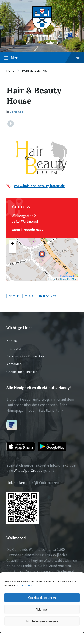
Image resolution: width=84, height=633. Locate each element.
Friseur (14, 296)
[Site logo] (42, 27)
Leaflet (52, 278)
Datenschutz (24, 585)
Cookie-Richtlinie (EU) (22, 372)
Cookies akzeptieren (42, 598)
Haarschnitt (48, 296)
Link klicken (15, 482)
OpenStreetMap (68, 278)
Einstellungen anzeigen (42, 621)
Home (10, 70)
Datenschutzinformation (25, 356)
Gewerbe (16, 111)
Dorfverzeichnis (34, 70)
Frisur (29, 296)
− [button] (12, 250)
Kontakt (12, 341)
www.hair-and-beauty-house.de (39, 185)
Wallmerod (42, 35)
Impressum (14, 348)
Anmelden (14, 364)
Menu (15, 57)
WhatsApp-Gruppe (28, 470)
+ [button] (12, 243)
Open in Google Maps (27, 230)
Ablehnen (42, 609)
